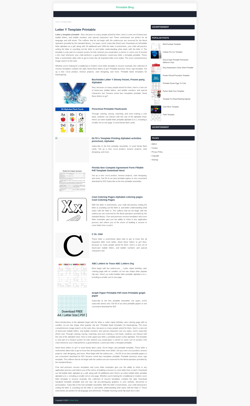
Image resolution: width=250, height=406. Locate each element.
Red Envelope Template (172, 44)
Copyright (155, 156)
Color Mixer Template (171, 107)
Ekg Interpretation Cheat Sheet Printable (178, 68)
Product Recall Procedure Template (176, 75)
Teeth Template (168, 115)
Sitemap (155, 160)
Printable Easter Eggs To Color (174, 83)
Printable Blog (125, 7)
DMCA (154, 144)
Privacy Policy (157, 152)
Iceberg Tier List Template (172, 52)
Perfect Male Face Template (173, 91)
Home (57, 22)
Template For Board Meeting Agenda (176, 99)
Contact (155, 148)
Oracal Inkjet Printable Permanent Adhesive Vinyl (175, 61)
